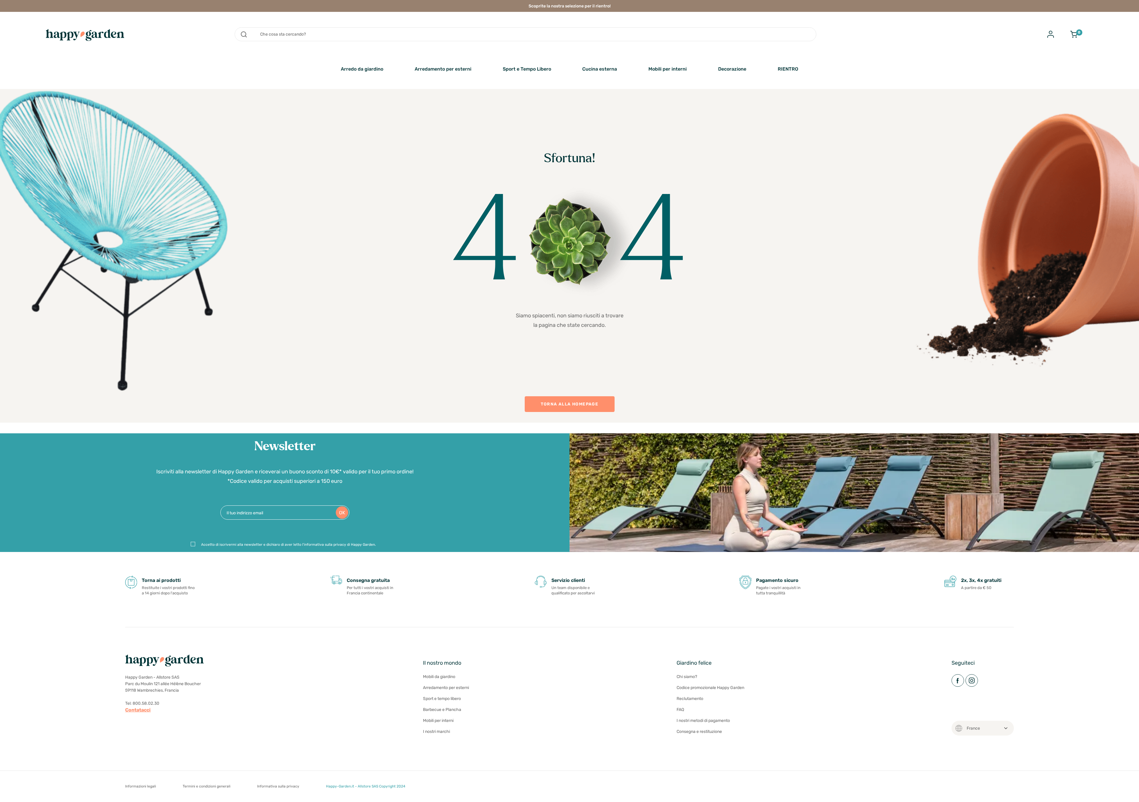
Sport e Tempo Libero (527, 69)
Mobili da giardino (439, 676)
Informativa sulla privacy (278, 786)
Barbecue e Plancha (442, 709)
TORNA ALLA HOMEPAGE (570, 404)
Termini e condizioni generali (206, 786)
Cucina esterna (599, 69)
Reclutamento (690, 698)
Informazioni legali (140, 786)
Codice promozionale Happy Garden (710, 687)
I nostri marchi (436, 731)
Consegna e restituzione (699, 731)
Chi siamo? (687, 676)
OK (342, 512)
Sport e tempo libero (442, 698)
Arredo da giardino (362, 69)
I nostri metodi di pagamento (703, 720)
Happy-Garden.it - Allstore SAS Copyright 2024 (365, 786)
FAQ (680, 709)
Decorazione (732, 69)
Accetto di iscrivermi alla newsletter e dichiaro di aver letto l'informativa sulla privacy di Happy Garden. (288, 544)
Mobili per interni (667, 69)
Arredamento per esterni (443, 69)
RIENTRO (788, 69)
